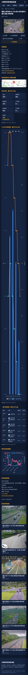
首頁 (4, 5)
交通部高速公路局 (10, 73)
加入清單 (5, 35)
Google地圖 (4, 493)
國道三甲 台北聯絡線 (9, 8)
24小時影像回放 (14, 35)
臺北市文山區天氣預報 (8, 38)
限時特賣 (15, 41)
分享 (21, 38)
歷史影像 (23, 35)
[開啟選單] (25, 2)
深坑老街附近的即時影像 (7, 495)
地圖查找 (15, 5)
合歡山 (8, 5)
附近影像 (21, 5)
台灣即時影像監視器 (9, 2)
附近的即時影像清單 (9, 70)
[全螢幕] (24, 30)
